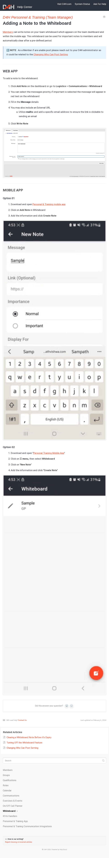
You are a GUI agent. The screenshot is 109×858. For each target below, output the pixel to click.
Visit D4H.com (64, 4)
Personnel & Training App (15, 821)
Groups (6, 775)
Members (8, 32)
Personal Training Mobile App (48, 453)
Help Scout (63, 849)
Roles (6, 785)
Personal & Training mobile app (49, 204)
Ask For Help (99, 4)
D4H (45, 849)
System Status (82, 4)
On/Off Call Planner (12, 806)
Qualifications (9, 780)
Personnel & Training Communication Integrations (27, 826)
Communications (11, 795)
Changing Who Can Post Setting (50, 54)
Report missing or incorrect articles (18, 842)
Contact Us (22, 720)
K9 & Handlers (10, 816)
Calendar (7, 790)
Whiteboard (9, 811)
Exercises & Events (12, 800)
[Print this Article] (104, 17)
